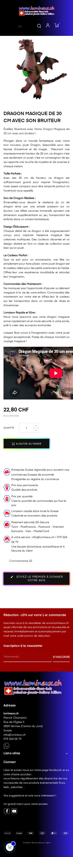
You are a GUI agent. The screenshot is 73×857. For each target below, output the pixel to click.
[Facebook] (6, 811)
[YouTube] (14, 811)
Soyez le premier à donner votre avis (36, 578)
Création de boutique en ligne (36, 843)
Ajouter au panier (28, 443)
